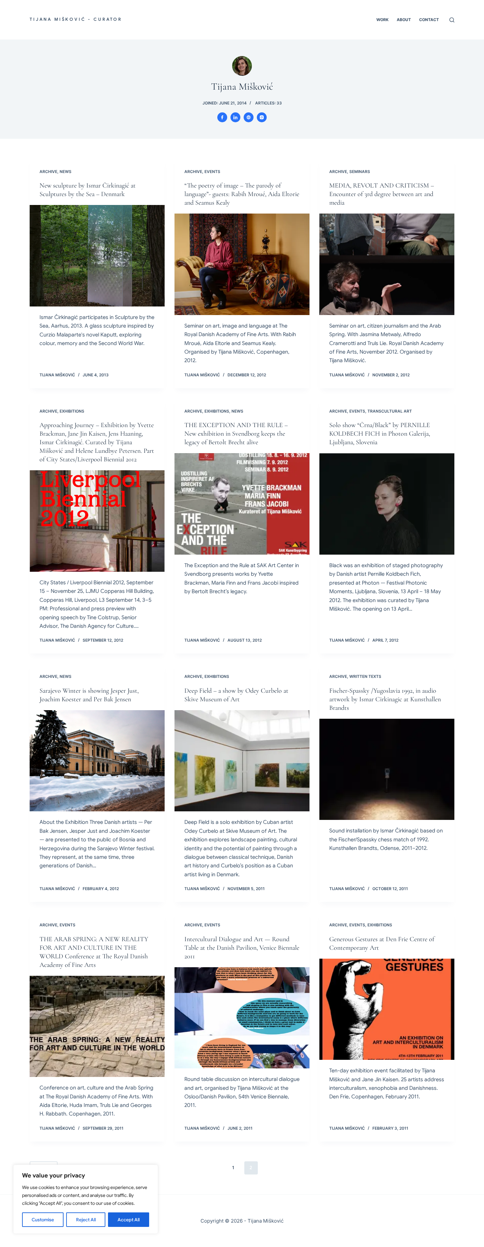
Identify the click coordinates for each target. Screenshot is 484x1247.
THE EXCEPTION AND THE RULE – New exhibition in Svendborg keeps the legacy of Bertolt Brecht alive (236, 433)
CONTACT (429, 19)
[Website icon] (249, 117)
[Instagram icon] (262, 117)
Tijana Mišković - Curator (76, 19)
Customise (43, 1220)
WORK (382, 19)
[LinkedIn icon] (235, 117)
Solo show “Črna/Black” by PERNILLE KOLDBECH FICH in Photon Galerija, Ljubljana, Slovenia (379, 433)
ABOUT (404, 19)
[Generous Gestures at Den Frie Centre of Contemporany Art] (386, 1009)
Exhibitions (72, 411)
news (65, 171)
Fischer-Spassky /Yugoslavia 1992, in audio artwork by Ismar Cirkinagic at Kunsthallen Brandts (385, 699)
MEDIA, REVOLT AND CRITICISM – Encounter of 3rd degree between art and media (381, 194)
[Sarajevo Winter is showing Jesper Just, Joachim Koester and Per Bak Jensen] (97, 761)
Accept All (129, 1220)
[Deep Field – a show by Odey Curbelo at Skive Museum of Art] (242, 761)
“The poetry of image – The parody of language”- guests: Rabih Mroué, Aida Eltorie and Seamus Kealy (241, 194)
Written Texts (365, 676)
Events (212, 171)
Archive (48, 171)
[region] (85, 1199)
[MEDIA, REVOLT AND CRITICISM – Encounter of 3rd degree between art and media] (386, 264)
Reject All (86, 1220)
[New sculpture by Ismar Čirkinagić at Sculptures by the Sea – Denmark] (97, 255)
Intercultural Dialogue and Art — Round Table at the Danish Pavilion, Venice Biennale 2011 (241, 947)
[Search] (451, 19)
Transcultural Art (389, 411)
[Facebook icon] (222, 117)
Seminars (359, 171)
